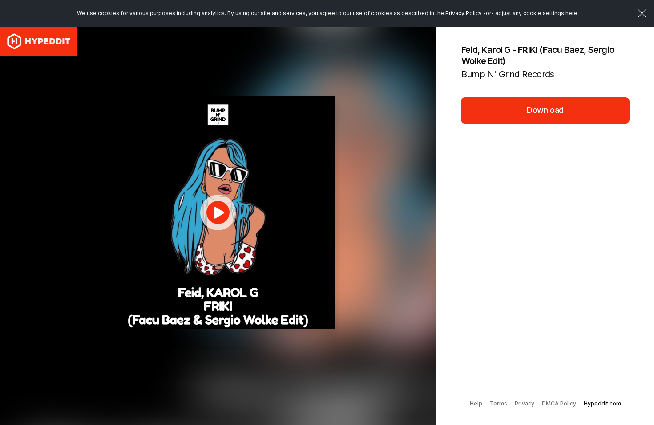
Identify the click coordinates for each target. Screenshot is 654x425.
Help (476, 403)
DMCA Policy (559, 403)
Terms (498, 403)
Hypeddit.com (602, 403)
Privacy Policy (463, 13)
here (571, 13)
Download (545, 110)
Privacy (524, 403)
